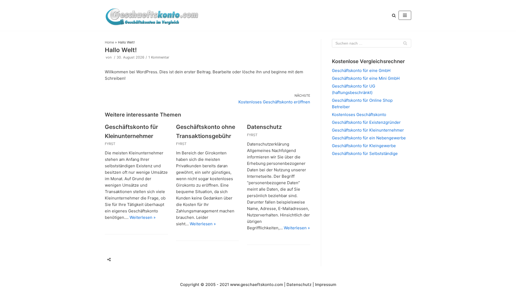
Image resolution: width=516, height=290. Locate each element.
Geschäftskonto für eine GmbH (361, 70)
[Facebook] (121, 260)
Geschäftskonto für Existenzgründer (366, 122)
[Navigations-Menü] (405, 15)
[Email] (141, 260)
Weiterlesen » (143, 217)
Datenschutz (264, 127)
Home (109, 42)
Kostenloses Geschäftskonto (359, 114)
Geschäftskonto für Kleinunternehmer (368, 130)
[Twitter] (131, 260)
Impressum (325, 284)
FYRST (110, 144)
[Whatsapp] (161, 260)
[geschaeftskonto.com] (152, 15)
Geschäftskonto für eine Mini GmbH (366, 78)
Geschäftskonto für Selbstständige (365, 153)
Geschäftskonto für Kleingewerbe (364, 145)
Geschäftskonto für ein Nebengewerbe (369, 137)
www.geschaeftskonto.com (256, 284)
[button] (394, 15)
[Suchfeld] (405, 43)
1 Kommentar (158, 57)
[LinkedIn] (151, 260)
